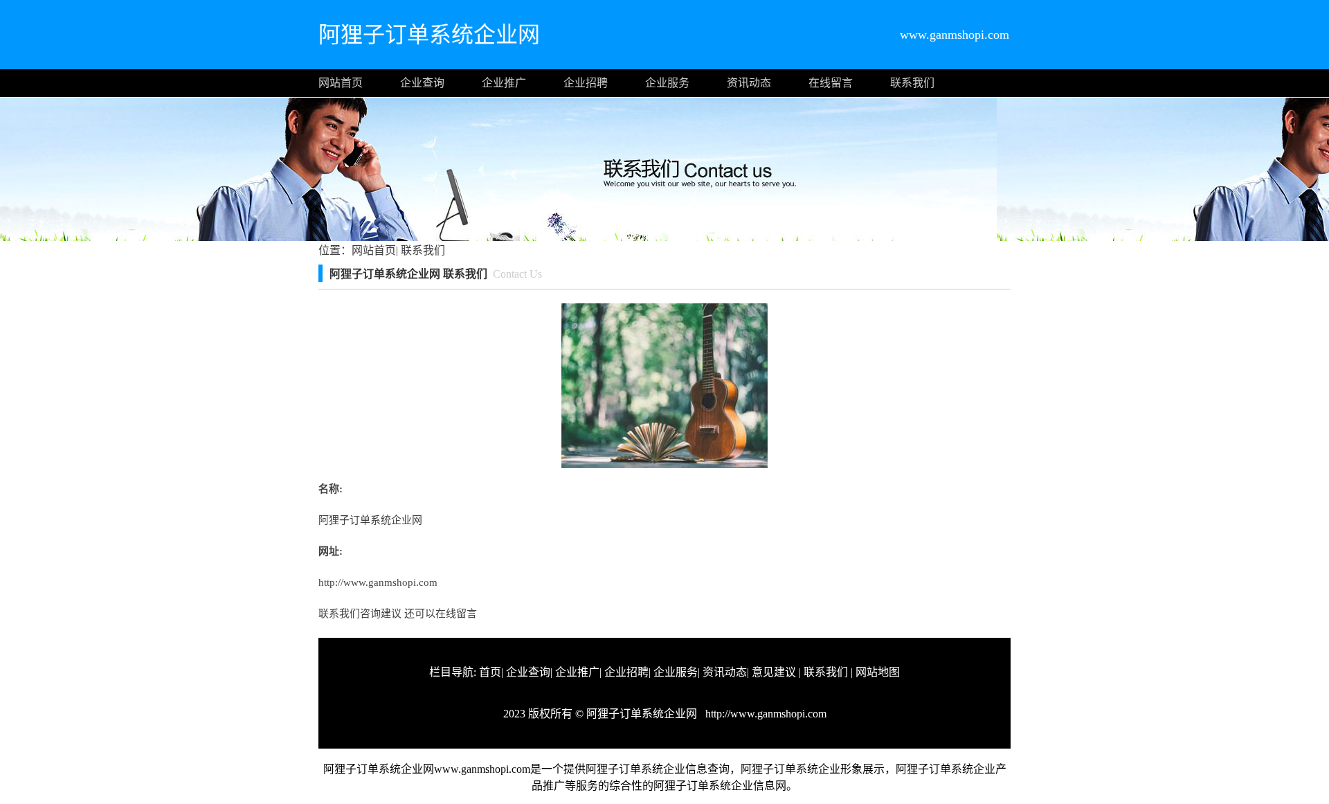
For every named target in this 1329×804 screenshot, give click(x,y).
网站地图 (878, 672)
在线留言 (830, 83)
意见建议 (774, 672)
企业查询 (422, 83)
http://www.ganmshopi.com (377, 582)
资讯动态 (749, 83)
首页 (490, 672)
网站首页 (340, 83)
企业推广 (504, 83)
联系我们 (912, 83)
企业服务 (667, 83)
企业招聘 (585, 83)
